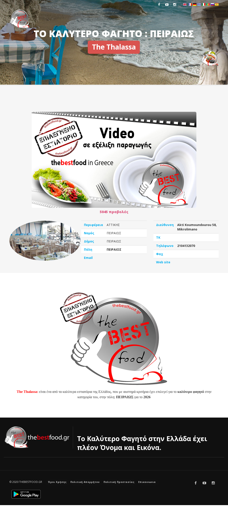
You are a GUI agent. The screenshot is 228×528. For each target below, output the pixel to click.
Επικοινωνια (147, 482)
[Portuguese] (208, 4)
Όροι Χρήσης (57, 482)
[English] (185, 4)
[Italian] (203, 4)
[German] (194, 4)
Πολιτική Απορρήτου (85, 482)
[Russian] (212, 4)
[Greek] (199, 4)
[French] (190, 4)
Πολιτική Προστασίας (119, 482)
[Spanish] (217, 4)
